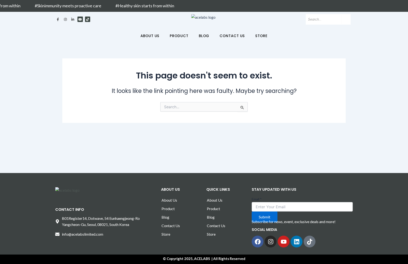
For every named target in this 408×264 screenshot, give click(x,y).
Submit (264, 217)
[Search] (346, 19)
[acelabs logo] (203, 17)
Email (257, 199)
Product (179, 35)
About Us (149, 35)
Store (261, 35)
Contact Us (232, 35)
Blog (204, 35)
